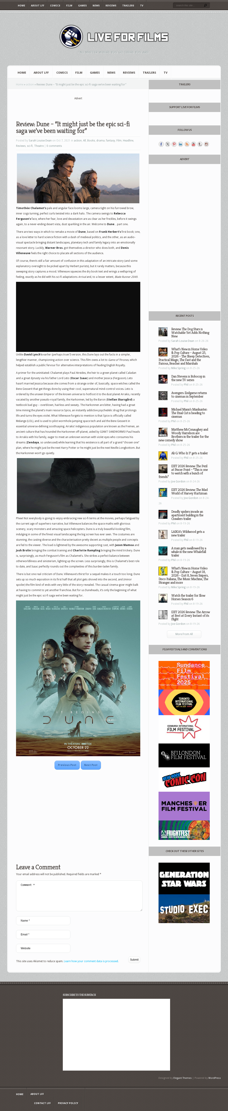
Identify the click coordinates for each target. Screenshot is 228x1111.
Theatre (39, 145)
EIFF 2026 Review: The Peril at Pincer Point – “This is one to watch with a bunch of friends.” (183, 471)
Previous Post (67, 765)
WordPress (214, 1078)
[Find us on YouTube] (193, 144)
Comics (55, 5)
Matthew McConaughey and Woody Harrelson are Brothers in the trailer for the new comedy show (184, 434)
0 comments (54, 145)
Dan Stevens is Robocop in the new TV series (188, 378)
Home (21, 5)
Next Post (91, 765)
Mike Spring (178, 368)
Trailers (128, 5)
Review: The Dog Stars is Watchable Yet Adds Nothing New (190, 332)
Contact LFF (42, 1103)
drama (100, 140)
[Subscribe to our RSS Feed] (187, 144)
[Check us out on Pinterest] (174, 144)
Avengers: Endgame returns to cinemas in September (189, 394)
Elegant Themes (182, 1078)
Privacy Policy (68, 1103)
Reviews (111, 5)
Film (69, 5)
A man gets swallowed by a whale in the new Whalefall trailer (188, 552)
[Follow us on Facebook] (161, 144)
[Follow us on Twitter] (167, 144)
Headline (128, 140)
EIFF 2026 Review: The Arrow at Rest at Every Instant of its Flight (190, 615)
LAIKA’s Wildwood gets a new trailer (187, 533)
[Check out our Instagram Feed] (206, 144)
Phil (186, 384)
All (84, 140)
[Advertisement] (78, 107)
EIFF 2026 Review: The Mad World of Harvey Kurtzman (189, 491)
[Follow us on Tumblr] (200, 144)
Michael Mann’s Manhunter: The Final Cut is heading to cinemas (189, 413)
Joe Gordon (178, 481)
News (96, 5)
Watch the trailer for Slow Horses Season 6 (188, 597)
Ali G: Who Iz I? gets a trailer (189, 453)
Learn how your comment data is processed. (91, 961)
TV (141, 5)
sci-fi (30, 145)
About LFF (37, 5)
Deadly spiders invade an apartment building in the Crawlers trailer (187, 515)
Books (91, 140)
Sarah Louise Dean (40, 140)
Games (82, 5)
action (30, 84)
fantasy (110, 140)
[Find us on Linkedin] (180, 144)
